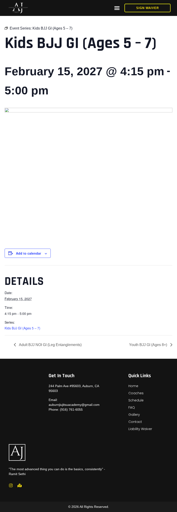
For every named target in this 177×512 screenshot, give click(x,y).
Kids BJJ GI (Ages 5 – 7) (22, 328)
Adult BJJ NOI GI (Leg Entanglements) (50, 345)
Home (133, 386)
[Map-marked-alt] (20, 485)
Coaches (136, 393)
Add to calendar (28, 253)
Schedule (136, 400)
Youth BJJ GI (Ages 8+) (148, 345)
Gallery (134, 414)
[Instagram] (11, 485)
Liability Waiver (140, 429)
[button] (117, 8)
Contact (135, 421)
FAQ (131, 407)
